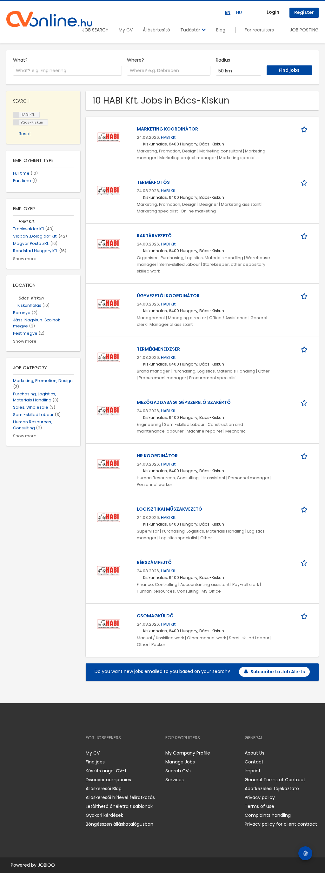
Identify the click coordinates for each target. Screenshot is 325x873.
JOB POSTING (304, 30)
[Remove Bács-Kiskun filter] (16, 298)
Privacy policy (260, 797)
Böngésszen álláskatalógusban (119, 824)
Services (174, 779)
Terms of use (259, 806)
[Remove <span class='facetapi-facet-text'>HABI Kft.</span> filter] (16, 115)
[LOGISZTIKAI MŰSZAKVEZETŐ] (108, 517)
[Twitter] (41, 753)
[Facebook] (11, 753)
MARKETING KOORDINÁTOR (167, 129)
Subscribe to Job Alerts (277, 671)
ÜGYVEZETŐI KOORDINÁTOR (168, 295)
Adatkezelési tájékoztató (272, 788)
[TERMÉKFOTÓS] (108, 190)
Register (304, 12)
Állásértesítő (156, 30)
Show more (24, 258)
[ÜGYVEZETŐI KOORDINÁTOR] (108, 303)
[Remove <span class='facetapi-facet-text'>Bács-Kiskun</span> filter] (16, 122)
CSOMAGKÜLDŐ (155, 616)
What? (20, 60)
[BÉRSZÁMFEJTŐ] (108, 570)
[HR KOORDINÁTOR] (108, 463)
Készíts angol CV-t (106, 771)
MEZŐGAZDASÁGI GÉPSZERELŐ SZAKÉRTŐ (184, 402)
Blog (220, 30)
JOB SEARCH (95, 30)
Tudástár (191, 30)
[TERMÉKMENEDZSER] (108, 356)
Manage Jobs (180, 762)
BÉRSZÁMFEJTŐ (154, 562)
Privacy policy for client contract (281, 824)
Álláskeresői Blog (104, 788)
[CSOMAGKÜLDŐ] (108, 623)
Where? (135, 60)
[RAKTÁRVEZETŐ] (108, 243)
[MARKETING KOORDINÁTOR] (108, 136)
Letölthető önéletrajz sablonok (119, 806)
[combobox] (67, 71)
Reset (25, 134)
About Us (254, 753)
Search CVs (178, 771)
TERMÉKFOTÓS (153, 182)
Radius (223, 60)
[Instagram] (21, 753)
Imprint (253, 771)
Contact (254, 762)
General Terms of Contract (275, 779)
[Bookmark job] (305, 129)
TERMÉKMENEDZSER (158, 349)
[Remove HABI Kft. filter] (16, 221)
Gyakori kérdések (104, 815)
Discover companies (108, 779)
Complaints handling (268, 815)
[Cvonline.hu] (49, 19)
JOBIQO (46, 865)
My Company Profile (187, 753)
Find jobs (95, 762)
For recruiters (259, 30)
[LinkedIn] (31, 753)
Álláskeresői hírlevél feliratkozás (120, 797)
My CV (126, 30)
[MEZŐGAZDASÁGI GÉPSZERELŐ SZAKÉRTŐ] (108, 410)
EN (227, 12)
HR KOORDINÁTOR (157, 456)
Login (273, 12)
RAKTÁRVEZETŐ (154, 235)
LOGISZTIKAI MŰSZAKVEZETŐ (169, 509)
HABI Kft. (168, 137)
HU (239, 12)
